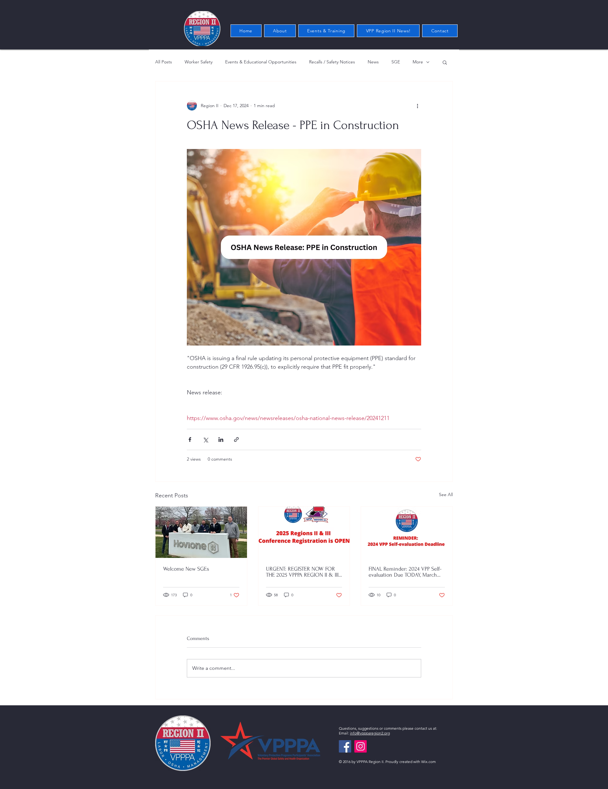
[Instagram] (360, 746)
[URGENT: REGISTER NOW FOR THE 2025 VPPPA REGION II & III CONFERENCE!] (304, 532)
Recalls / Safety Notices (332, 62)
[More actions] (417, 105)
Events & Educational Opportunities (260, 62)
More (418, 62)
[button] (445, 62)
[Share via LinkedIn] (221, 440)
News (373, 62)
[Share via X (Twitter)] (205, 440)
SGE (395, 62)
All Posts (163, 62)
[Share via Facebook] (190, 440)
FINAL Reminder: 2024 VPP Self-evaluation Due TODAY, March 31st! (405, 572)
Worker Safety (198, 62)
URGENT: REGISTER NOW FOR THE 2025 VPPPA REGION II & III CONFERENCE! (302, 572)
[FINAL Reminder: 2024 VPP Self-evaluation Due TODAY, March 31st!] (407, 532)
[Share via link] (236, 440)
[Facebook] (345, 746)
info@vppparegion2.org (370, 733)
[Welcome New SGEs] (201, 532)
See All (446, 494)
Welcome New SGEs (186, 569)
